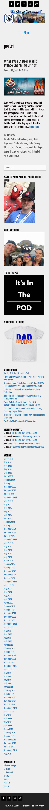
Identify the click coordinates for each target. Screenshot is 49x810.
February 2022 (9, 648)
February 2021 (9, 690)
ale (8, 139)
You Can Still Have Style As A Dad (16, 373)
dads (30, 143)
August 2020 (9, 711)
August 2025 (8, 501)
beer (31, 139)
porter (27, 151)
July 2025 (7, 504)
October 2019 (9, 747)
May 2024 (7, 553)
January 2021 (9, 694)
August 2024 (9, 543)
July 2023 (7, 589)
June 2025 (8, 508)
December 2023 (10, 571)
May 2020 (7, 722)
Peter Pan (18, 151)
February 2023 (9, 606)
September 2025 (10, 497)
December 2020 (10, 697)
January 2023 (9, 610)
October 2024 (9, 536)
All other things (10, 765)
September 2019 (10, 750)
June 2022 (8, 634)
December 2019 (10, 740)
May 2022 (7, 638)
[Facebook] (11, 4)
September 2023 (10, 582)
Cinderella (18, 143)
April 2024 (8, 557)
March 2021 (8, 687)
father (19, 147)
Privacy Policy (38, 805)
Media (6, 779)
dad (25, 143)
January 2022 (9, 652)
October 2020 (9, 704)
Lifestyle (11, 135)
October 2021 (9, 662)
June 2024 (8, 550)
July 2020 (7, 715)
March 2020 (8, 729)
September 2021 (10, 666)
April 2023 (8, 599)
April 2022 (8, 641)
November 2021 (10, 659)
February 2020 (9, 733)
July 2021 (7, 673)
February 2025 (9, 522)
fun (35, 147)
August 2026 (9, 459)
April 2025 (8, 515)
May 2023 (7, 596)
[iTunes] (36, 4)
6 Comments (13, 155)
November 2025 (10, 490)
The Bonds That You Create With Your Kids (20, 421)
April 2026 (8, 473)
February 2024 (9, 564)
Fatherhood (8, 772)
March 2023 (8, 603)
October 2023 (9, 578)
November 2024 (10, 532)
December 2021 (10, 655)
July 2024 (7, 546)
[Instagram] (24, 4)
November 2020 (10, 701)
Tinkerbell (35, 151)
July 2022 (7, 631)
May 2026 (7, 469)
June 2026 (8, 466)
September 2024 (10, 539)
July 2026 (7, 462)
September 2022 (10, 624)
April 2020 (8, 726)
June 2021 (8, 676)
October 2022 (9, 620)
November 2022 (10, 617)
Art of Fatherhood (19, 139)
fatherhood (28, 147)
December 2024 (10, 529)
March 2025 (8, 518)
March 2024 (8, 560)
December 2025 (10, 487)
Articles (7, 769)
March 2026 (8, 476)
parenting (8, 151)
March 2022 (8, 645)
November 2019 (10, 743)
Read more (34, 126)
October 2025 (9, 494)
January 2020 (9, 736)
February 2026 (9, 480)
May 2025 (7, 511)
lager (40, 147)
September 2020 (10, 708)
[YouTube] (30, 4)
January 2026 (9, 483)
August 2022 (8, 627)
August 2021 (8, 669)
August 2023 (9, 585)
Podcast (7, 783)
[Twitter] (17, 4)
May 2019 (7, 754)
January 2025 (9, 525)
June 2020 (8, 718)
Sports (6, 786)
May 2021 (7, 680)
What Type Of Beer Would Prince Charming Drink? (20, 63)
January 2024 (9, 568)
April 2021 (8, 683)
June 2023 (8, 592)
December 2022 (10, 613)
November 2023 (10, 575)
